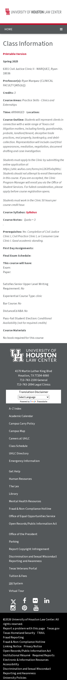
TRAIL (41, 633)
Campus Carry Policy (22, 424)
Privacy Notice (33, 646)
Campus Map (17, 431)
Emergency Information (24, 461)
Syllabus (31, 212)
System (16, 583)
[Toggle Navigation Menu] (61, 29)
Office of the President (23, 534)
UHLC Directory (18, 453)
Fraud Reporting (13, 637)
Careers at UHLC (19, 438)
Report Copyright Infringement (29, 549)
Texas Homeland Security (19, 633)
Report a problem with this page (24, 628)
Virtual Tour (16, 591)
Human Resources (20, 479)
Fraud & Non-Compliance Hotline (30, 509)
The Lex (14, 486)
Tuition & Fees (18, 576)
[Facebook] (24, 601)
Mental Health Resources (25, 501)
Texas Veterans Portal (23, 568)
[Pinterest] (24, 609)
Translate (42, 401)
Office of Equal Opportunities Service (32, 516)
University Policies (14, 678)
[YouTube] (36, 609)
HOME (8, 29)
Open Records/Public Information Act (33, 524)
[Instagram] (12, 609)
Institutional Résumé (16, 655)
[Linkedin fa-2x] (46, 601)
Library (13, 494)
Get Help (14, 471)
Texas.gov (53, 628)
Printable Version (14, 54)
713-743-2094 (25, 384)
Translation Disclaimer (33, 392)
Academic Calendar (21, 416)
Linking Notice (12, 646)
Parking (14, 542)
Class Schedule (18, 446)
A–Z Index (15, 409)
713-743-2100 (28, 380)
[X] (13, 601)
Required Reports (43, 655)
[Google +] (35, 601)
